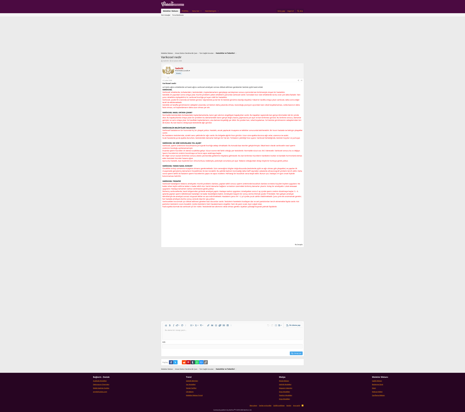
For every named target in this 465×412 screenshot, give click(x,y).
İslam (374, 388)
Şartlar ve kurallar (265, 405)
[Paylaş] (298, 80)
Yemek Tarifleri (191, 388)
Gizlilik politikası (279, 405)
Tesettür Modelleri (285, 395)
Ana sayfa (296, 405)
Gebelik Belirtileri (192, 381)
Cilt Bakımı (190, 392)
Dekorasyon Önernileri (101, 384)
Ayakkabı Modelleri (100, 381)
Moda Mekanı (284, 381)
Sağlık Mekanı (377, 381)
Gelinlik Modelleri (285, 384)
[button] (196, 11)
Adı (163, 342)
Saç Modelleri (191, 384)
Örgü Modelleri (284, 392)
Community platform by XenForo (232, 410)
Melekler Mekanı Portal (194, 395)
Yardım (288, 405)
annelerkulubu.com (100, 392)
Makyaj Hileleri (377, 392)
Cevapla (299, 244)
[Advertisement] (232, 35)
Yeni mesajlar (165, 15)
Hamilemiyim (210, 11)
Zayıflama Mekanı (378, 395)
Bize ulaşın (253, 405)
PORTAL (185, 11)
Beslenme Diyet (377, 384)
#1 (302, 80)
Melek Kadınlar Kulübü (101, 388)
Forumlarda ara (177, 15)
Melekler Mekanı (170, 11)
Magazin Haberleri (285, 388)
